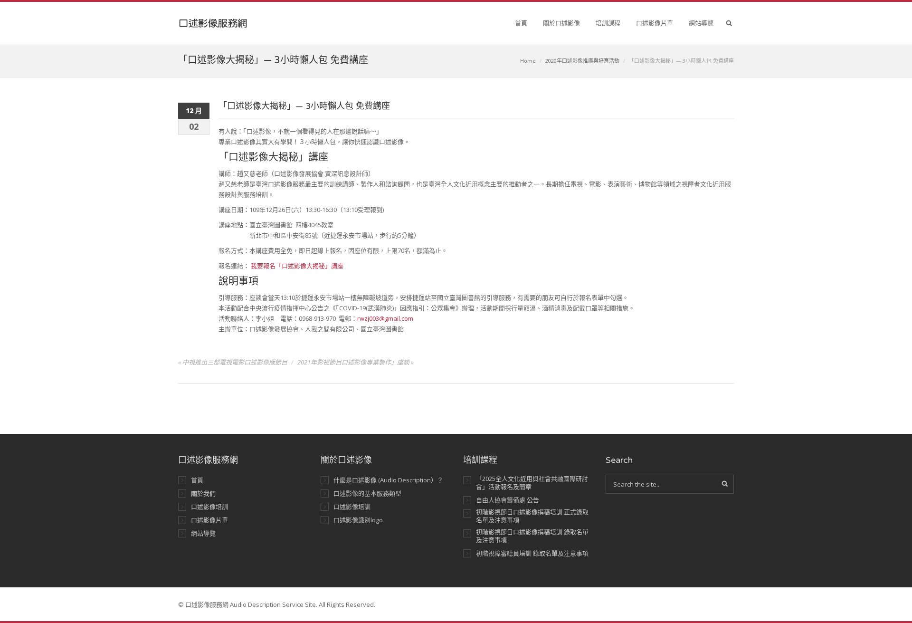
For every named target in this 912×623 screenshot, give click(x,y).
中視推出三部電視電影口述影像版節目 (234, 362)
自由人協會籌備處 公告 (507, 500)
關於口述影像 (561, 23)
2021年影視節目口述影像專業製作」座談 (353, 362)
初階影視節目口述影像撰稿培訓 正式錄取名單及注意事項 (532, 516)
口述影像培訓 (209, 507)
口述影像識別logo (358, 520)
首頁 (521, 23)
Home (528, 60)
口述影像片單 (654, 23)
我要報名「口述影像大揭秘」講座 (297, 265)
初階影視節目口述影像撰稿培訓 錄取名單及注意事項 (532, 536)
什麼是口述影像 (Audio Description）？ (388, 480)
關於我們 (203, 493)
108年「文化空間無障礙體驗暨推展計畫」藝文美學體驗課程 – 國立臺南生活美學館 (608, 25)
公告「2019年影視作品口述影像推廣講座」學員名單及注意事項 (608, 66)
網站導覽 (701, 23)
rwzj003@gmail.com (385, 318)
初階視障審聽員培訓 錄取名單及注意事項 (532, 553)
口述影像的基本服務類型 (367, 493)
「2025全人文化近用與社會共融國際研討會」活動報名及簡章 (532, 483)
